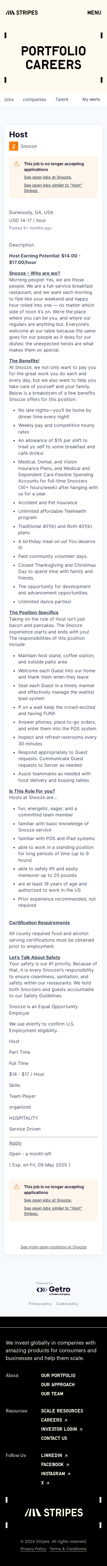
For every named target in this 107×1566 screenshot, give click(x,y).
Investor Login (59, 1429)
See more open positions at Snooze (53, 1246)
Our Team (52, 1394)
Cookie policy (67, 1303)
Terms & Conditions (68, 1549)
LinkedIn (52, 1455)
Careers (52, 1420)
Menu (94, 12)
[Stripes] (22, 13)
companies (34, 99)
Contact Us (54, 1438)
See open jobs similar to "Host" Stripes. (53, 188)
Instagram (53, 1473)
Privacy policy (40, 1303)
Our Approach (58, 1384)
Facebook (53, 1464)
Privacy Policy (33, 1549)
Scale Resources (62, 1411)
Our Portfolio (58, 1375)
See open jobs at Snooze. (48, 177)
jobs (9, 99)
